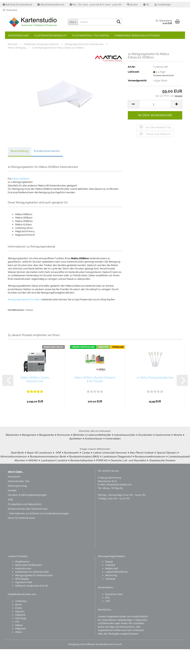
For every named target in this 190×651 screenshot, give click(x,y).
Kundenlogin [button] (164, 4)
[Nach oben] (179, 645)
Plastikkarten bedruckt (50, 35)
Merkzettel (11, 10)
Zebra (18, 632)
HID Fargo (20, 618)
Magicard (20, 628)
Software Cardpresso (27, 585)
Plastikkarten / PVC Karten (90, 35)
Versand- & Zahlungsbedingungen (27, 495)
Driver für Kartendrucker (21, 518)
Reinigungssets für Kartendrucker (34, 575)
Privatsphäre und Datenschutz (24, 504)
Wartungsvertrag (17, 485)
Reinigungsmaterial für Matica (24, 299)
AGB (10, 499)
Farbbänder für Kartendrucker (32, 571)
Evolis (18, 608)
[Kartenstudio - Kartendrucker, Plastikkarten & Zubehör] (35, 22)
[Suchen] (118, 22)
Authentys (21, 601)
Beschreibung (19, 151)
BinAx (18, 604)
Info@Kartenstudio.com (119, 484)
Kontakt (12, 490)
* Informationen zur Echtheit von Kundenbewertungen (38, 513)
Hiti (17, 621)
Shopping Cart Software (81, 644)
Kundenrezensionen (47, 151)
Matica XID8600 (21, 178)
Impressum (14, 476)
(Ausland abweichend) (163, 75)
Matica (18, 625)
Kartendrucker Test (18, 481)
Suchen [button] (133, 4)
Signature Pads (23, 582)
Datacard (20, 614)
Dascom (19, 611)
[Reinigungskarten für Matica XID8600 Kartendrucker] (64, 93)
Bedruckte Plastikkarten (28, 565)
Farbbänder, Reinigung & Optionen (137, 35)
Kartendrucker (18, 35)
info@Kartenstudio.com (52, 4)
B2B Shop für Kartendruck (18, 4)
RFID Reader (22, 578)
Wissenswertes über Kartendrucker (28, 508)
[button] (146, 4)
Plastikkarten (22, 561)
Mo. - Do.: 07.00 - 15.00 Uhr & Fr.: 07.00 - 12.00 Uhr (97, 4)
